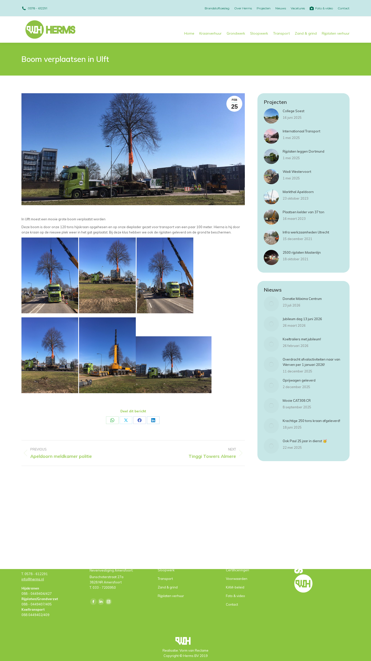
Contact (232, 604)
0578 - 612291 (37, 8)
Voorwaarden (236, 579)
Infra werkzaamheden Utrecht (306, 232)
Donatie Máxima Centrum (302, 299)
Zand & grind (168, 587)
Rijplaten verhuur (171, 596)
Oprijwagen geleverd (299, 380)
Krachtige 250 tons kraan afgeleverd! (311, 421)
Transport (165, 579)
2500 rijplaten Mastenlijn (302, 252)
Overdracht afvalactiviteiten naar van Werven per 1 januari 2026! (311, 362)
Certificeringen (237, 570)
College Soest (293, 111)
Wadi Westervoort (297, 172)
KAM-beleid (235, 587)
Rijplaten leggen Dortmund (303, 151)
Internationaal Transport (301, 131)
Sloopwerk (166, 570)
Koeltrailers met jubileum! (302, 339)
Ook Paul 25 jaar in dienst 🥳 (305, 441)
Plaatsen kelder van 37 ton (303, 212)
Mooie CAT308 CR (297, 400)
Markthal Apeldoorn (298, 192)
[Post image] (271, 116)
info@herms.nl (32, 579)
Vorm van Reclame (193, 650)
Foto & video (235, 596)
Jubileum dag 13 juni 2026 (302, 319)
